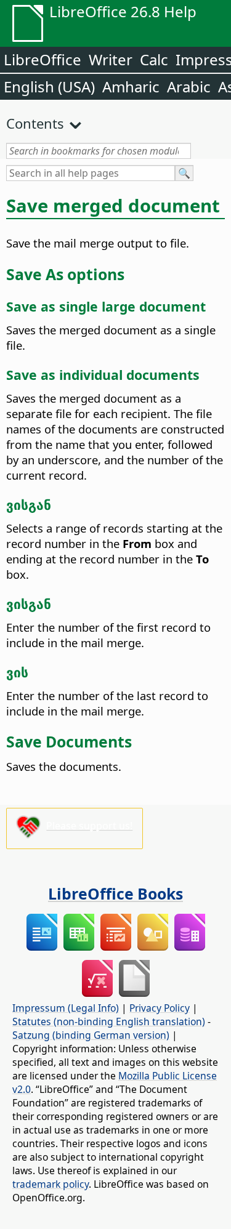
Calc (154, 59)
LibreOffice (42, 59)
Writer (110, 59)
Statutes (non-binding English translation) (108, 1021)
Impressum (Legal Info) (65, 1008)
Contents (35, 123)
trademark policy (50, 1184)
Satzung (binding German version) (90, 1035)
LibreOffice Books (115, 893)
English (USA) (49, 86)
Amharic (131, 86)
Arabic (189, 86)
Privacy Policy (159, 1008)
